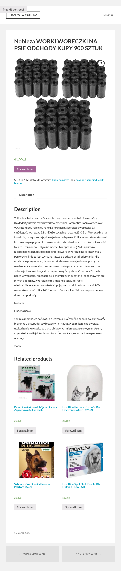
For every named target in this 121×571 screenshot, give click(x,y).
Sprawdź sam (25, 169)
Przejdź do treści (13, 9)
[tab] (26, 195)
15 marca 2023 (22, 532)
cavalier (80, 180)
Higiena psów (60, 180)
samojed (91, 180)
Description (26, 194)
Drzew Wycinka (23, 15)
